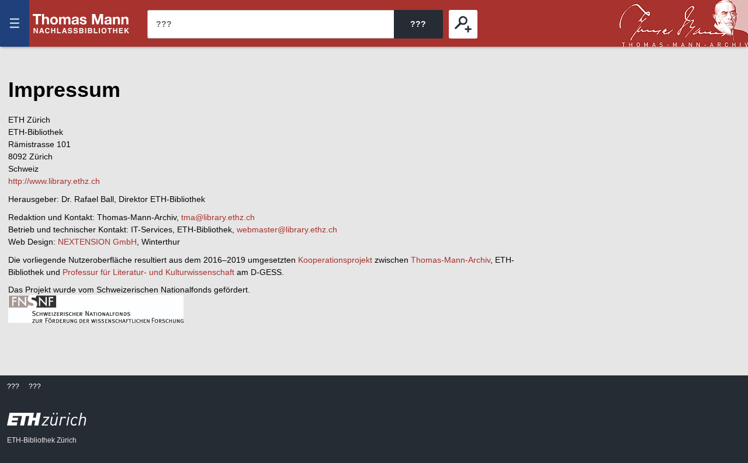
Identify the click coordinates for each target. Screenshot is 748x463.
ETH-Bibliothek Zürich (42, 440)
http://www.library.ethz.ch (54, 181)
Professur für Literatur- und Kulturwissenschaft (148, 272)
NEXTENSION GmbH (97, 241)
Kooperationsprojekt (335, 259)
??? (81, 23)
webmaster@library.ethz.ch (287, 229)
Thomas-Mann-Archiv (450, 259)
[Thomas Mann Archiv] (683, 23)
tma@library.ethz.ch (218, 217)
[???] (463, 24)
